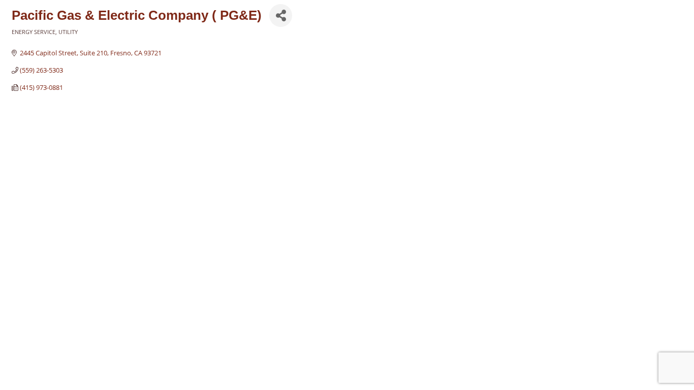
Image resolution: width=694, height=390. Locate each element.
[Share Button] (280, 15)
